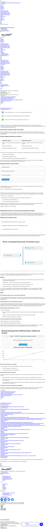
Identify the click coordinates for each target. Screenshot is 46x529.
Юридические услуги (4, 11)
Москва (8, 2)
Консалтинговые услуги (5, 13)
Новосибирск (13, 2)
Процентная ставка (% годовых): (8, 171)
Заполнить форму (4, 524)
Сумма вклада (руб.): (6, 167)
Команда (2, 7)
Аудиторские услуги (4, 10)
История (2, 6)
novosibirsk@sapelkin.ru (4, 30)
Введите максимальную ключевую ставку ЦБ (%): (23, 340)
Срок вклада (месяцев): (6, 175)
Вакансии (2, 8)
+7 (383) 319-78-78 (3, 29)
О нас (1, 5)
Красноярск (18, 2)
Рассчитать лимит (23, 344)
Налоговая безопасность (5, 12)
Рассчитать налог (5, 179)
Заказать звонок (3, 501)
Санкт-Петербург (3, 2)
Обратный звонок (4, 28)
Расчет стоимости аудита (5, 14)
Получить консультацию (5, 519)
